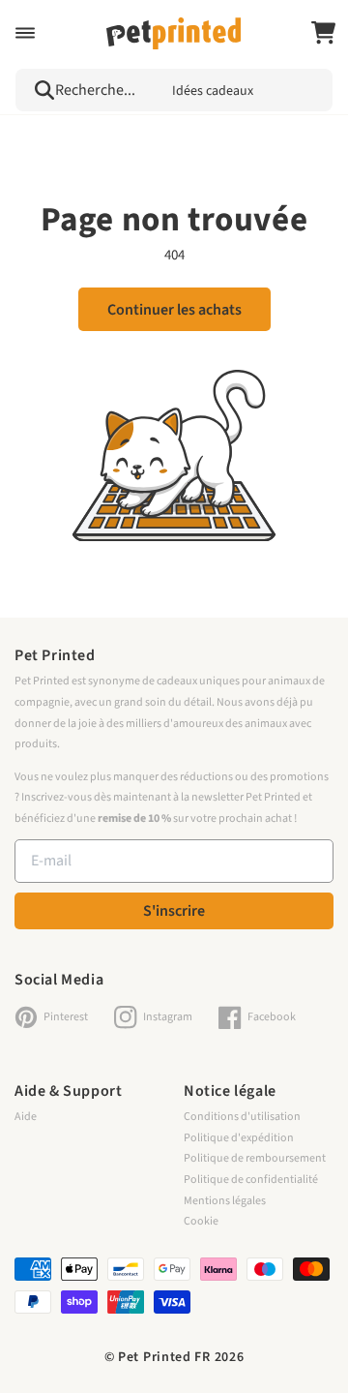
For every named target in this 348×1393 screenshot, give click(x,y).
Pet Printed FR (164, 1357)
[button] (25, 33)
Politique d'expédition (239, 1138)
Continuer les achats (174, 309)
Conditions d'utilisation (242, 1116)
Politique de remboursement (255, 1158)
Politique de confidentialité (251, 1179)
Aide (25, 1116)
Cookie (201, 1221)
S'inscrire (174, 911)
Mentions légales (225, 1201)
